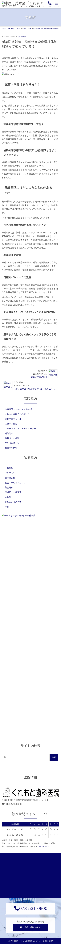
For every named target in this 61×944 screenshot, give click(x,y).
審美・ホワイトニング (15, 483)
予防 (7, 507)
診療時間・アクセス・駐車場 (18, 409)
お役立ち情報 (21, 36)
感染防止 (9, 433)
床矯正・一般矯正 (13, 492)
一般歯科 (9, 468)
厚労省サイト (44, 846)
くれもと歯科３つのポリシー (18, 414)
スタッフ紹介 (11, 424)
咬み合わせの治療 (13, 502)
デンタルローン (12, 443)
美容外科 (9, 487)
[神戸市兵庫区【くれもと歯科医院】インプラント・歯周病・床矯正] (24, 4)
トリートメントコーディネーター (20, 428)
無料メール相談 (12, 438)
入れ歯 (8, 497)
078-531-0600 (13, 804)
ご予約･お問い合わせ (32, 927)
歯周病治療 (10, 478)
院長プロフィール (13, 419)
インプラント (11, 473)
